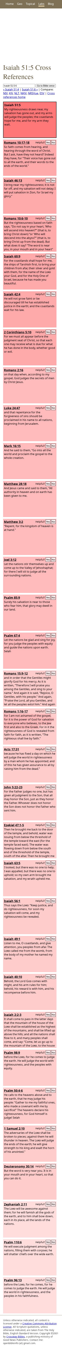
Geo (19, 4)
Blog (51, 4)
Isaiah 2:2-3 (12, 1015)
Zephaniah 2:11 (15, 1204)
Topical (30, 4)
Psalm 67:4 (12, 635)
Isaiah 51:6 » (30, 89)
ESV (42, 93)
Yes (48, 142)
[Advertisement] (31, 35)
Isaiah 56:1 (12, 901)
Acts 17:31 (11, 749)
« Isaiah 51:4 (11, 89)
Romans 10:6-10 (16, 218)
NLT (16, 93)
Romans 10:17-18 (16, 142)
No (53, 142)
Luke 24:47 (12, 408)
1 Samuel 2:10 (14, 1128)
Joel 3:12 (10, 560)
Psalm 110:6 (13, 1242)
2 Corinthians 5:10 (17, 332)
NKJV (23, 93)
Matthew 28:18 (15, 484)
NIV (5, 93)
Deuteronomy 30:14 (19, 1166)
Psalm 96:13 (13, 1280)
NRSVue (33, 93)
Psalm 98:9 (12, 1053)
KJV (11, 93)
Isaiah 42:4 (12, 294)
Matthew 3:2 (13, 522)
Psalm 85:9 (12, 598)
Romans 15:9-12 (16, 673)
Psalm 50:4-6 (13, 1090)
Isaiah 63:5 (12, 863)
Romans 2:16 (13, 370)
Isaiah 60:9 (12, 256)
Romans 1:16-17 (16, 711)
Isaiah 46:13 (13, 180)
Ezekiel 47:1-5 (14, 825)
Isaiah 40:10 (13, 977)
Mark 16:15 (12, 446)
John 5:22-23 (13, 787)
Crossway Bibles (15, 1336)
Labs (41, 4)
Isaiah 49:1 (12, 939)
